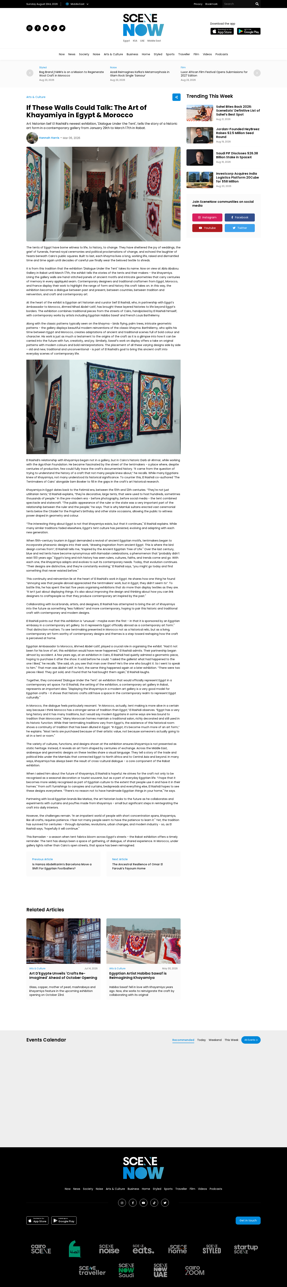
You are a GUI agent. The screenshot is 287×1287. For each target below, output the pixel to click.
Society (84, 54)
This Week (231, 1040)
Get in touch (248, 1220)
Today (201, 1040)
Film (196, 54)
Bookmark (211, 4)
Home (146, 54)
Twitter (242, 228)
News (71, 54)
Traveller (184, 54)
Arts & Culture (113, 54)
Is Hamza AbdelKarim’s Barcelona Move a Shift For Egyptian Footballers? (62, 866)
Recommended (183, 1040)
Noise (96, 54)
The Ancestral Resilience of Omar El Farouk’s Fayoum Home (137, 866)
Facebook (241, 217)
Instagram (209, 217)
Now (62, 54)
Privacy (198, 4)
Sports (170, 54)
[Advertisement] (97, 891)
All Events (249, 1040)
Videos (207, 54)
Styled (158, 54)
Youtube (210, 228)
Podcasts (222, 54)
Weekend (215, 1040)
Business (132, 54)
